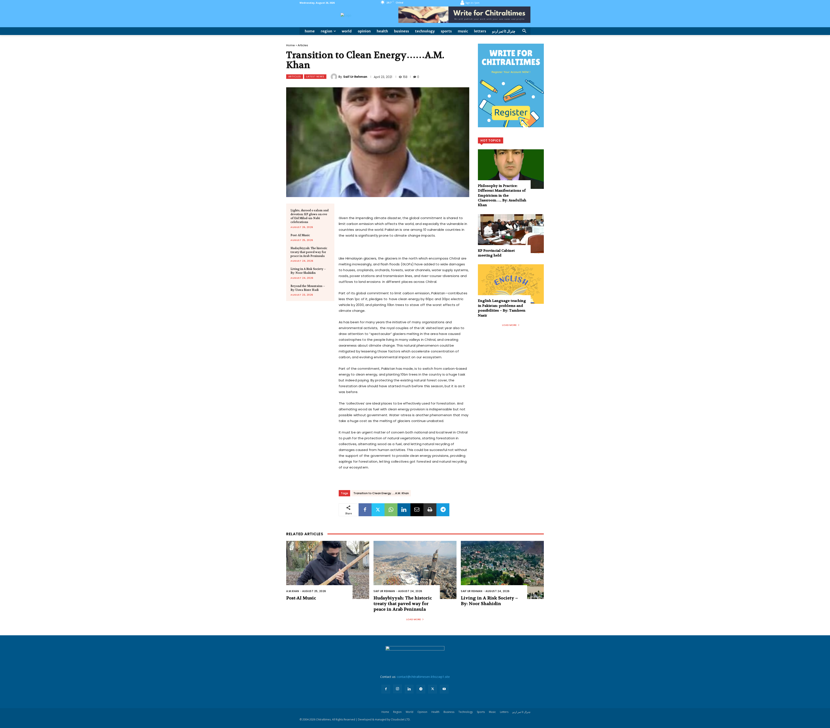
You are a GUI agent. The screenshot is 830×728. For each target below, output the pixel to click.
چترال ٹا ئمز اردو (521, 712)
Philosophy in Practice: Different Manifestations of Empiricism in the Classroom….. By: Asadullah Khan (502, 195)
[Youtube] (444, 689)
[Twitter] (378, 509)
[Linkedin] (403, 509)
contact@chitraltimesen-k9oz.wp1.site (423, 677)
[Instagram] (397, 689)
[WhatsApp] (391, 509)
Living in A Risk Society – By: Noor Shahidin (308, 271)
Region (397, 712)
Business (449, 712)
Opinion (422, 712)
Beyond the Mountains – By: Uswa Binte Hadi (307, 288)
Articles (303, 45)
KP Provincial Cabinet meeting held (496, 253)
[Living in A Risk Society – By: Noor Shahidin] (502, 570)
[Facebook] (365, 509)
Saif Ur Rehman (355, 76)
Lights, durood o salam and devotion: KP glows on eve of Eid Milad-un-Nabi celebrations (309, 216)
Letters (504, 712)
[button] (524, 31)
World (409, 712)
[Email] (416, 509)
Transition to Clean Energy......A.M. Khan (381, 493)
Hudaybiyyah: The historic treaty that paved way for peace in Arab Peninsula (308, 252)
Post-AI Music (300, 235)
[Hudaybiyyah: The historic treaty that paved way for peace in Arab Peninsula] (415, 570)
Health (435, 712)
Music (492, 712)
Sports (481, 712)
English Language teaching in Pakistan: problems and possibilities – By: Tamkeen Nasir (502, 307)
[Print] (429, 509)
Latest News (315, 76)
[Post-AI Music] (327, 570)
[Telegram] (442, 509)
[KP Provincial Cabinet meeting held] (511, 234)
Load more (509, 325)
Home (290, 45)
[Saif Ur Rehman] (334, 76)
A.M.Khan (292, 591)
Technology (465, 712)
